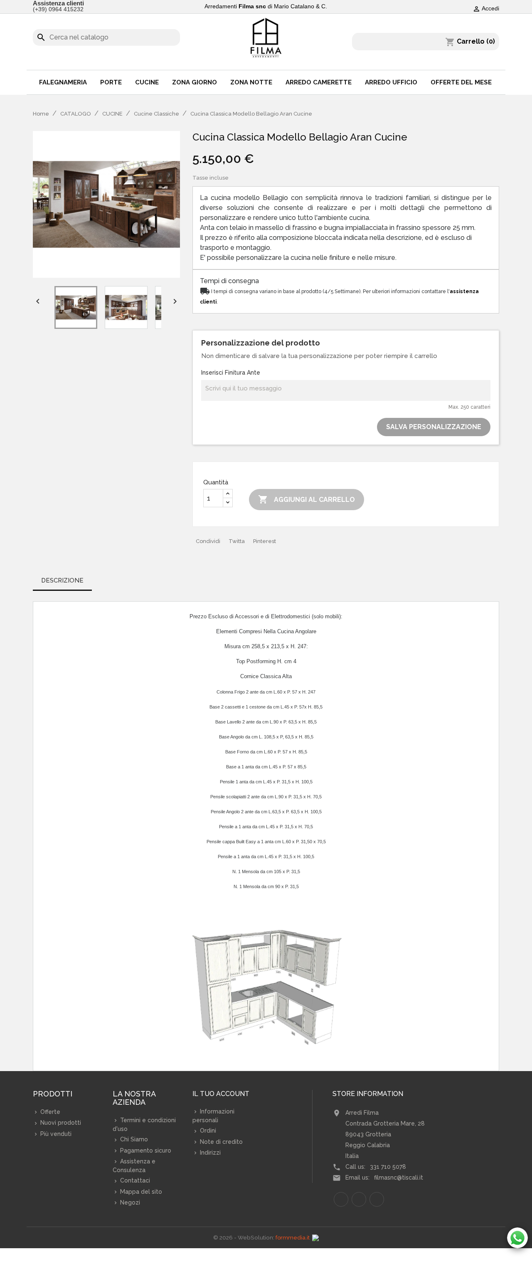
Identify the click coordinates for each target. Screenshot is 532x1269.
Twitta (237, 541)
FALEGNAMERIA (63, 82)
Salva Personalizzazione (433, 427)
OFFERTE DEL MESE (461, 82)
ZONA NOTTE (251, 82)
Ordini (207, 1130)
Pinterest (264, 541)
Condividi (208, 541)
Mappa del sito (140, 1191)
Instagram (377, 1199)
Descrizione (62, 580)
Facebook (341, 1199)
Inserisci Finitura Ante (230, 372)
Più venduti (55, 1134)
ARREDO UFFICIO (391, 82)
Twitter (359, 1199)
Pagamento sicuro (144, 1150)
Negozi (129, 1202)
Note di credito (220, 1141)
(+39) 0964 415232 (58, 9)
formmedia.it (293, 1237)
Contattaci (134, 1180)
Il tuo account (220, 1094)
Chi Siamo (133, 1139)
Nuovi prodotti (60, 1122)
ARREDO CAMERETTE (319, 82)
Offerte (49, 1112)
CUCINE (147, 82)
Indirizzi (209, 1152)
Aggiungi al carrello (306, 499)
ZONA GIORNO (194, 82)
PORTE (111, 82)
